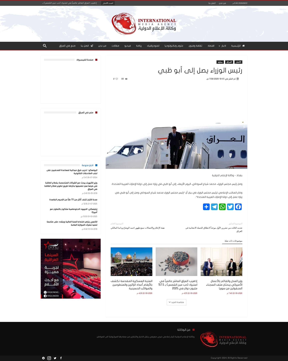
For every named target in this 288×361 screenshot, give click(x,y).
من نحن (222, 3)
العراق (229, 62)
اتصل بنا (212, 3)
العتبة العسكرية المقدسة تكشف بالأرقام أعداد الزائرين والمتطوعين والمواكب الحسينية (131, 285)
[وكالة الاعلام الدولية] (144, 11)
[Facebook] (61, 358)
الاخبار (238, 62)
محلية (220, 62)
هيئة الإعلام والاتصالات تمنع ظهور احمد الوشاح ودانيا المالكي (137, 225)
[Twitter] (55, 358)
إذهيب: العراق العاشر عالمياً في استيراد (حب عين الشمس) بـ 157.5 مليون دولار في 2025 (177, 285)
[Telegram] (43, 358)
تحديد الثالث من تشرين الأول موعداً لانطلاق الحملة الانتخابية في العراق (214, 227)
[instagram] (49, 358)
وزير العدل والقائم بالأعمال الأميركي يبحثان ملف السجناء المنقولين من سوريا (224, 285)
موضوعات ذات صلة (233, 240)
